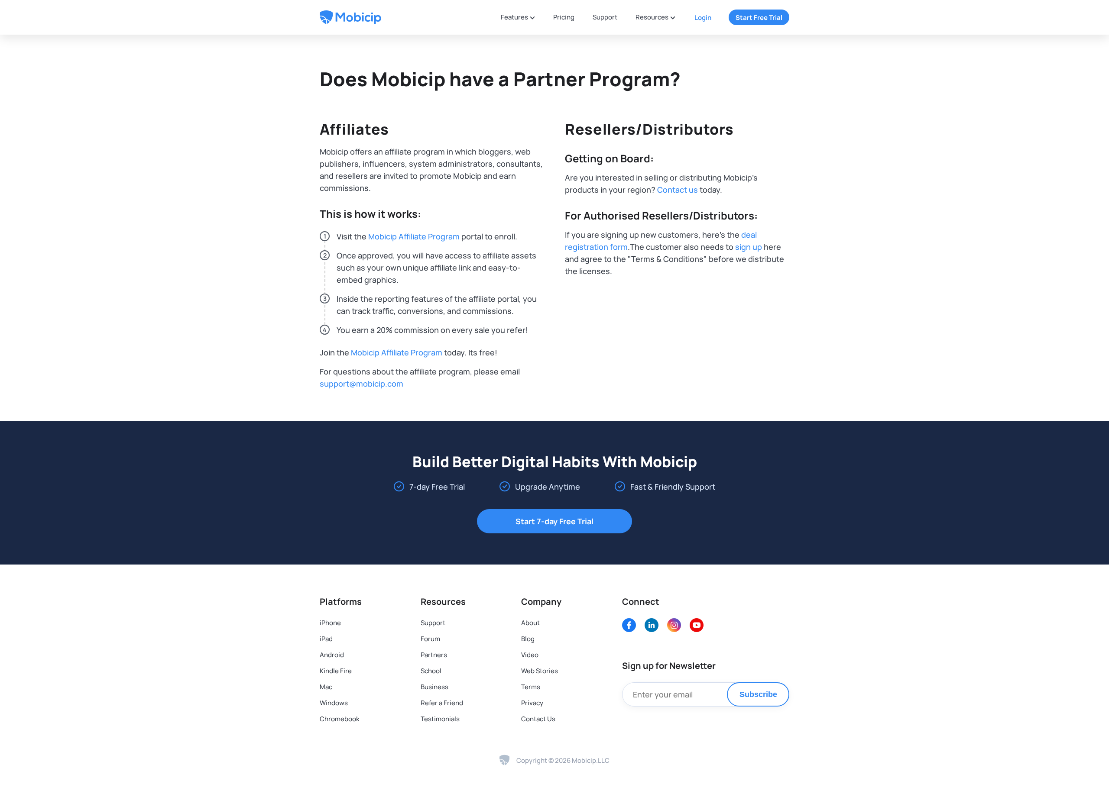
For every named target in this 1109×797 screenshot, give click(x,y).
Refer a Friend (442, 702)
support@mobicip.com (361, 383)
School (431, 670)
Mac (326, 686)
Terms (530, 686)
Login (702, 17)
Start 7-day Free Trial (554, 521)
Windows (334, 702)
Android (332, 654)
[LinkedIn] (651, 625)
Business (434, 686)
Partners (434, 654)
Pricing (563, 17)
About (530, 622)
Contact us (677, 189)
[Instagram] (674, 625)
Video (529, 654)
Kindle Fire (336, 670)
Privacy (532, 702)
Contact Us (538, 718)
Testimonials (440, 718)
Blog (528, 638)
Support (605, 17)
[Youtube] (697, 625)
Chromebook (340, 718)
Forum (430, 638)
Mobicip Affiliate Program (414, 236)
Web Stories (539, 670)
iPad (326, 638)
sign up (748, 247)
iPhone (330, 622)
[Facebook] (629, 625)
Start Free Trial (759, 17)
